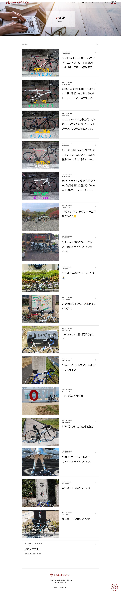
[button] (97, 44)
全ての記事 (24, 44)
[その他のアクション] (96, 53)
